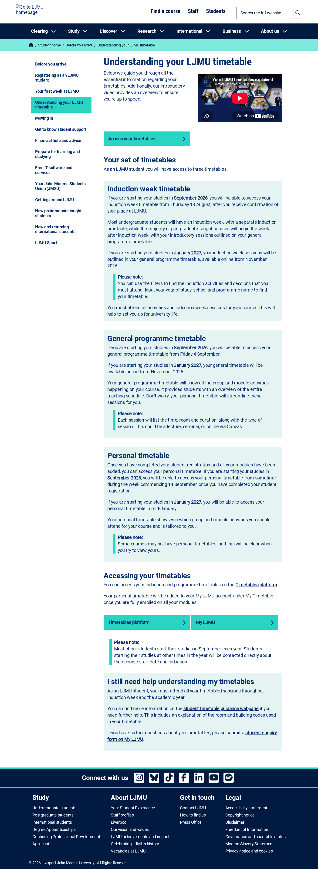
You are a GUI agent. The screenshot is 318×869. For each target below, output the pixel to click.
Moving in (44, 118)
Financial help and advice (58, 140)
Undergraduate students (54, 808)
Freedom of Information (246, 829)
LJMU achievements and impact (140, 836)
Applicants (41, 844)
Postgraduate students (53, 815)
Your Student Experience (133, 808)
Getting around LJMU (54, 199)
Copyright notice (240, 815)
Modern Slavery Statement (249, 844)
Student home (49, 45)
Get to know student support (60, 129)
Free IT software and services (53, 170)
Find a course (165, 11)
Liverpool (119, 822)
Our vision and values (130, 829)
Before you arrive (79, 45)
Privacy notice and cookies (249, 851)
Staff (193, 11)
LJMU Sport (46, 242)
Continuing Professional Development (66, 836)
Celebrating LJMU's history (135, 844)
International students (52, 822)
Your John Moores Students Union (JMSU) (60, 186)
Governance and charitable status (255, 836)
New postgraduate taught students (58, 213)
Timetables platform (256, 584)
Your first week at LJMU (57, 91)
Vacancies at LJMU (128, 851)
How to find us (193, 815)
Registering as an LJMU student (57, 77)
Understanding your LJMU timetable (59, 105)
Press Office (191, 822)
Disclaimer (234, 822)
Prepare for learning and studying (57, 154)
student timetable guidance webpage (221, 708)
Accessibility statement (246, 808)
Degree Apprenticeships (54, 829)
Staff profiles (122, 815)
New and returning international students (55, 229)
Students (215, 11)
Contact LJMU (193, 808)
